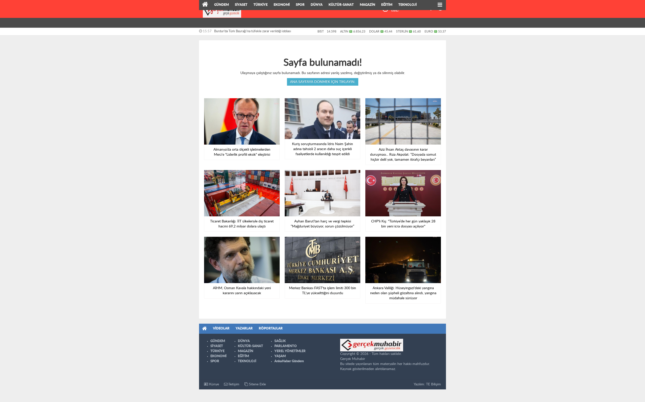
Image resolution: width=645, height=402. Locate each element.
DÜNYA (316, 5)
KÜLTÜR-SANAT (341, 5)
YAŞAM (280, 356)
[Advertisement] (176, 78)
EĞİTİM (386, 5)
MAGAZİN (367, 5)
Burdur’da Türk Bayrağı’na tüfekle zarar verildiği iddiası (252, 31)
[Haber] (205, 5)
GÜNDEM (221, 5)
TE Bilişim (433, 384)
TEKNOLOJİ (407, 5)
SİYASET (241, 5)
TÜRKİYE (260, 5)
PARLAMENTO (285, 346)
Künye (213, 384)
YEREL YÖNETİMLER (290, 351)
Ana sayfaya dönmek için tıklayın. (322, 82)
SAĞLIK (280, 341)
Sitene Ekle (257, 384)
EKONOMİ (282, 5)
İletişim (233, 384)
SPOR (300, 5)
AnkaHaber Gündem (289, 361)
